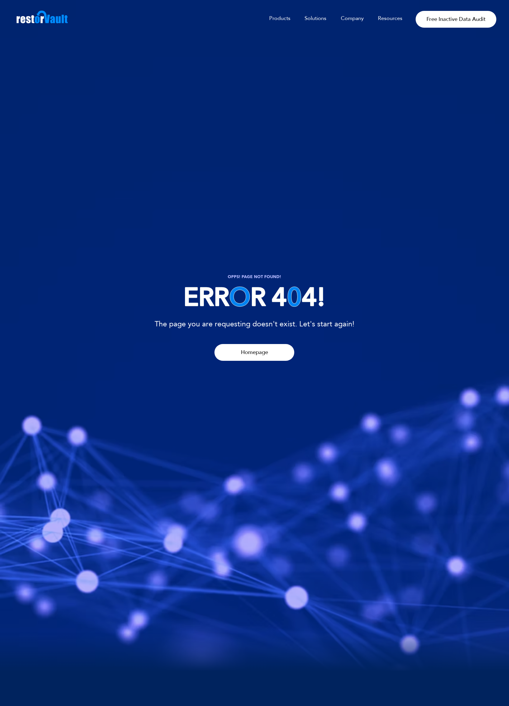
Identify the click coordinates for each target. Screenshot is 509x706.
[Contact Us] (254, 669)
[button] (386, 18)
